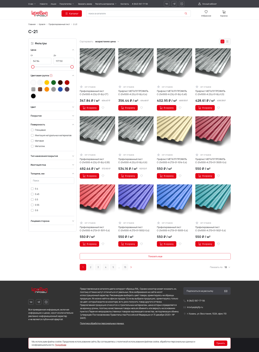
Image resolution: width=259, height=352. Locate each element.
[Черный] (33, 96)
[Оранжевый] (47, 89)
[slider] (32, 66)
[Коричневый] (60, 82)
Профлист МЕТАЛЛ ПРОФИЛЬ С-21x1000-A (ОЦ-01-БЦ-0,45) (172, 93)
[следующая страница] (131, 267)
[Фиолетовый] (67, 89)
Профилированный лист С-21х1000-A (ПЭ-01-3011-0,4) (95, 229)
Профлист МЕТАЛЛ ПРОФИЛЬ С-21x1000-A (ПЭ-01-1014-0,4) (172, 161)
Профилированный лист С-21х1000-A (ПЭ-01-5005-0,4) (172, 229)
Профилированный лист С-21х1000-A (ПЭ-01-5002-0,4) (133, 229)
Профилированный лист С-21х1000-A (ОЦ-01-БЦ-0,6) (132, 161)
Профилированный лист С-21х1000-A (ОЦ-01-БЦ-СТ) (94, 93)
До (55, 55)
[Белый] (33, 82)
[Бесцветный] (40, 82)
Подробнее (60, 344)
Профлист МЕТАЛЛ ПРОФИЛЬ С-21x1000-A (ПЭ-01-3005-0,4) (210, 161)
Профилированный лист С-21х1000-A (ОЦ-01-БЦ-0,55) (95, 161)
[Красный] (67, 82)
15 (125, 267)
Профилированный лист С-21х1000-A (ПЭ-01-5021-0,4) (210, 229)
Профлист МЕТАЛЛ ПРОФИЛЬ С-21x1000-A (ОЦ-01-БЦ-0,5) (210, 93)
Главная (32, 24)
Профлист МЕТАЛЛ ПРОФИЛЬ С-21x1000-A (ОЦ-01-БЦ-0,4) (133, 93)
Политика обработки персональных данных (102, 323)
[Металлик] (33, 89)
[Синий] (60, 89)
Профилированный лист (59, 24)
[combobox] (138, 13)
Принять (220, 343)
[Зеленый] (53, 82)
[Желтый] (47, 82)
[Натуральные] (40, 89)
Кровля (42, 24)
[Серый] (53, 89)
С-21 (75, 24)
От (32, 55)
